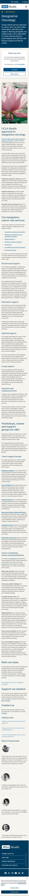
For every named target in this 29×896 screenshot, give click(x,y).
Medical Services (10, 12)
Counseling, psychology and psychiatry (15, 232)
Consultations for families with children (15, 247)
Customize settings (14, 887)
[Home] (2, 12)
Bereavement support (10, 250)
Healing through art (10, 239)
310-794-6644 (21, 64)
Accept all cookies (14, 892)
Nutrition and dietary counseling (13, 242)
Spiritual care (8, 244)
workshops (13, 558)
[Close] (27, 878)
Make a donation (6, 700)
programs (4, 564)
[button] (14, 2)
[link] (5, 873)
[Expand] (26, 853)
